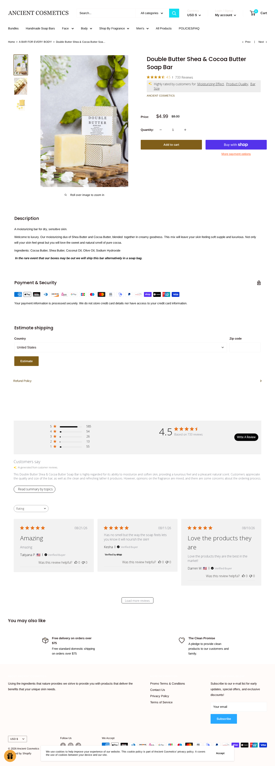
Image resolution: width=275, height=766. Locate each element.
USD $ (14, 738)
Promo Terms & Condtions (167, 683)
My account (224, 15)
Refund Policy (22, 380)
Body (84, 28)
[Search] (174, 13)
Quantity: (147, 129)
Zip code (236, 338)
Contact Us (157, 689)
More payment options (236, 154)
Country (20, 338)
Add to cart (171, 144)
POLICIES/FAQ (189, 28)
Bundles (13, 28)
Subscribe (224, 718)
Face (65, 28)
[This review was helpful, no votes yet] (75, 562)
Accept (220, 753)
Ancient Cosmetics (161, 95)
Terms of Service (161, 702)
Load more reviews (137, 601)
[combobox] (31, 508)
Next (261, 41)
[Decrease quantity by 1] (160, 130)
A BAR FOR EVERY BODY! (35, 41)
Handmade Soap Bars (40, 28)
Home (11, 41)
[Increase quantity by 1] (185, 130)
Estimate (26, 361)
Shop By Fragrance (112, 28)
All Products (164, 28)
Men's (140, 28)
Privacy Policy (159, 696)
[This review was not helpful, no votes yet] (83, 562)
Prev (248, 41)
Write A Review (246, 437)
